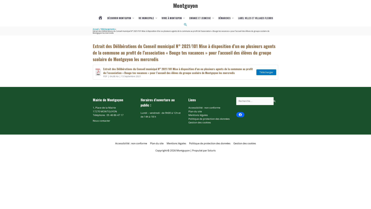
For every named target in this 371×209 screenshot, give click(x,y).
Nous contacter (101, 120)
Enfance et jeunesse (200, 18)
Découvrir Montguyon (119, 18)
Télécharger (266, 72)
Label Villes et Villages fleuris (255, 18)
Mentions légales (198, 115)
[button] (185, 25)
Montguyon (185, 5)
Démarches (224, 18)
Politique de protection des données (209, 118)
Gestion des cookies (199, 122)
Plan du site (195, 111)
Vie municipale (146, 18)
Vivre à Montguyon (172, 18)
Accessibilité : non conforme (204, 107)
